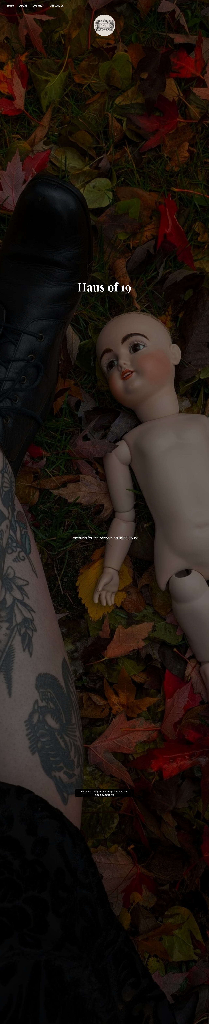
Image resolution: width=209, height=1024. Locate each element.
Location (38, 5)
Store (10, 5)
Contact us (56, 5)
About (23, 5)
